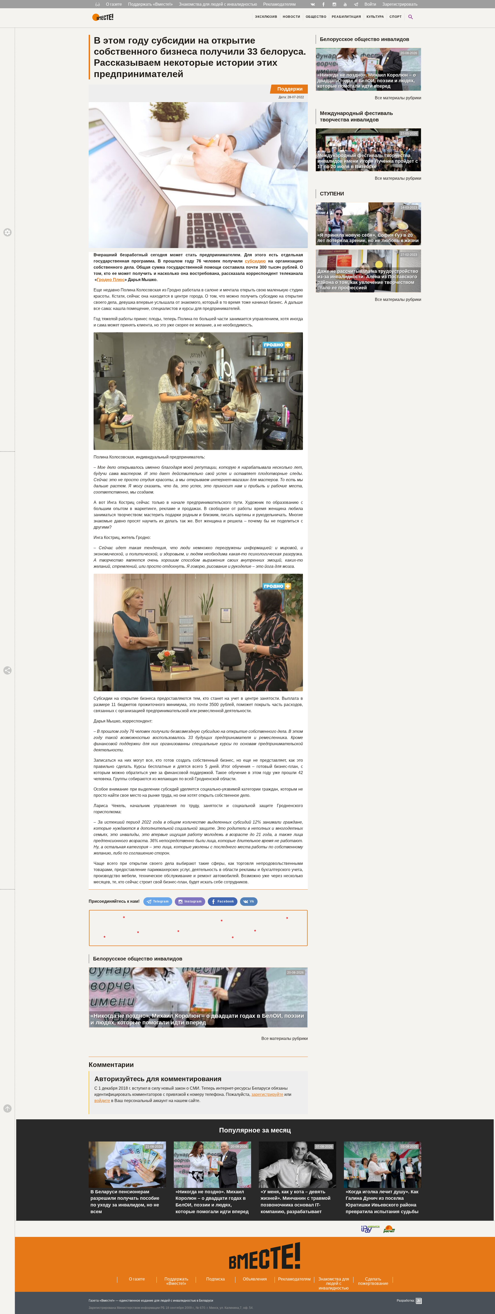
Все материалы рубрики (284, 1038)
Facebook (225, 901)
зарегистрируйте (267, 1094)
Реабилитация (346, 17)
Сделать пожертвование (373, 1281)
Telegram (160, 901)
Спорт (396, 17)
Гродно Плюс (111, 279)
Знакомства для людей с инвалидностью (218, 4)
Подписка (215, 1279)
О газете (114, 4)
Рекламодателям (279, 4)
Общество (316, 17)
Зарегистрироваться (402, 4)
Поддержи (290, 89)
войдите (102, 1100)
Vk (251, 901)
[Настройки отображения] (97, 4)
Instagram (193, 901)
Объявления (255, 1279)
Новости (291, 17)
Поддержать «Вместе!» (150, 4)
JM (418, 1300)
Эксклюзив (266, 17)
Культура (375, 17)
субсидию (255, 261)
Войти (370, 4)
